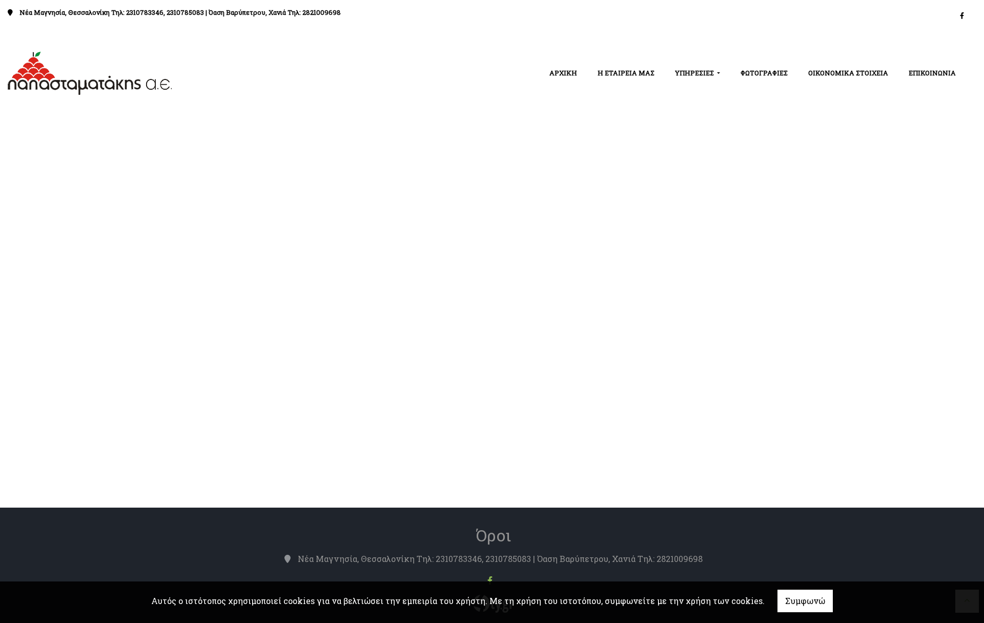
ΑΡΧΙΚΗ (563, 73)
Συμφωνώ (805, 600)
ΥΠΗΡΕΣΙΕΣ (695, 73)
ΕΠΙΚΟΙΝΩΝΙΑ (932, 73)
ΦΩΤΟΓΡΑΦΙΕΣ (764, 73)
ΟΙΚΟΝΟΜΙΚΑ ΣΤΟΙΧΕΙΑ (848, 73)
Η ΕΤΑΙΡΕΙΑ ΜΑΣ (626, 73)
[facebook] (962, 15)
